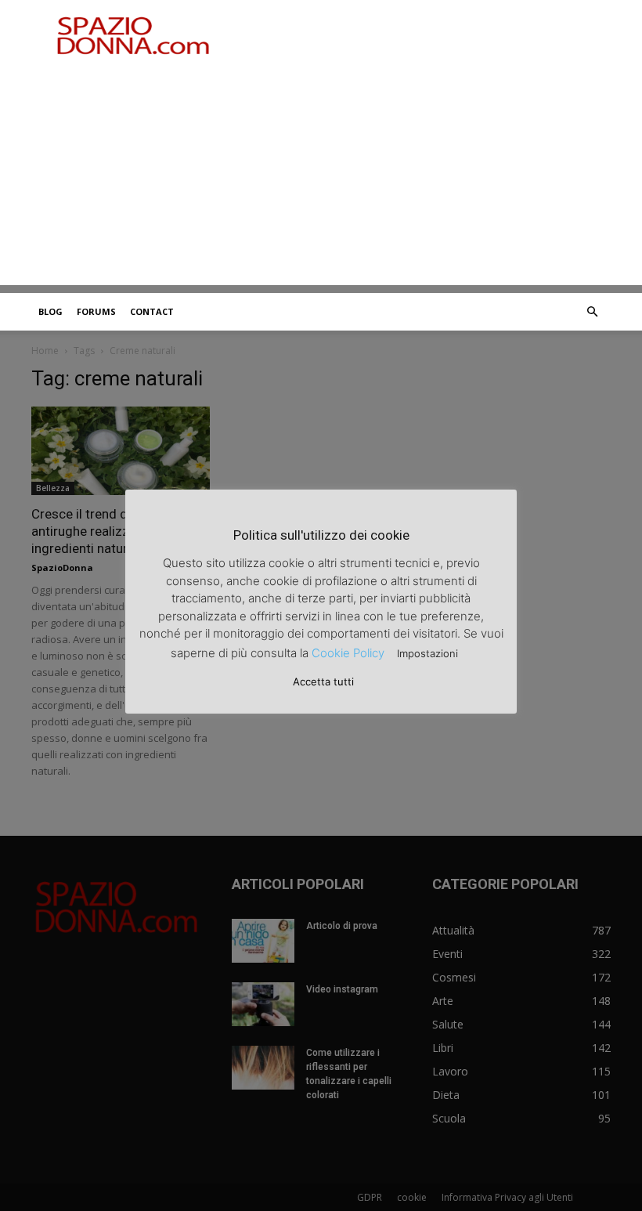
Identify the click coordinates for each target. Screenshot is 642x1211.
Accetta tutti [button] (323, 681)
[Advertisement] (321, 175)
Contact (152, 311)
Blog (50, 311)
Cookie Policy (348, 652)
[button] (592, 312)
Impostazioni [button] (427, 653)
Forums (96, 311)
